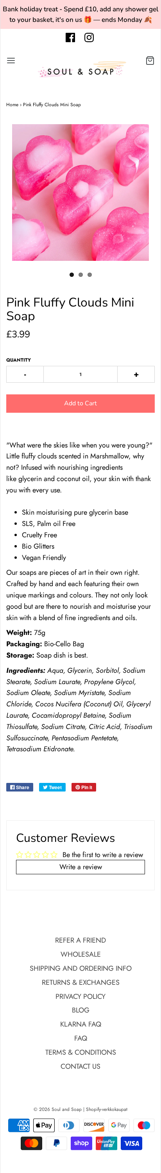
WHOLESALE (81, 954)
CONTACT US (80, 1066)
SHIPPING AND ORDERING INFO (81, 968)
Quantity (18, 360)
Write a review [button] (80, 867)
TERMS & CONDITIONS (80, 1052)
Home (12, 104)
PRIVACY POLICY (80, 996)
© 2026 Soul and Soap (58, 1109)
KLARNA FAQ (80, 1024)
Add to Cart (80, 403)
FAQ (80, 1038)
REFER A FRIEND (80, 940)
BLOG (80, 1010)
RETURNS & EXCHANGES (81, 982)
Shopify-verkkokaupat (106, 1109)
